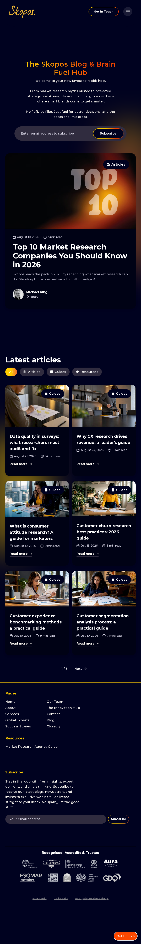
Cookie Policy (61, 898)
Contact (53, 714)
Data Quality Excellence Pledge (92, 898)
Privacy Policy (39, 898)
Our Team (55, 701)
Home (10, 701)
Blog (51, 720)
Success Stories (18, 726)
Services (12, 714)
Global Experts (17, 720)
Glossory (54, 726)
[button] (127, 11)
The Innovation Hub (63, 708)
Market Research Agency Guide (31, 746)
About (10, 708)
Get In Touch (103, 11)
